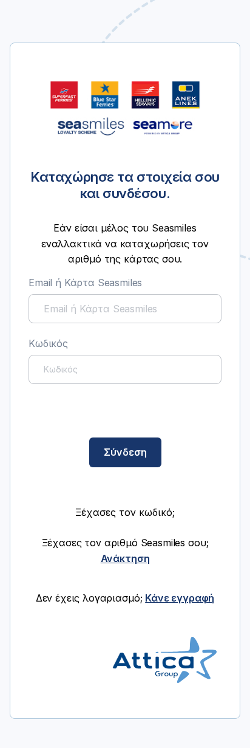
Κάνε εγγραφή (179, 598)
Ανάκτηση (125, 558)
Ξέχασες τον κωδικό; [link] (125, 512)
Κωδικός (48, 343)
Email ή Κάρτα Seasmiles (85, 282)
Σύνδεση (125, 452)
